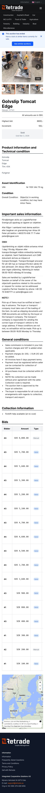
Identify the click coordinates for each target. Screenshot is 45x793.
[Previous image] (7, 67)
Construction (8, 15)
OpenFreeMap (32, 724)
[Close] (41, 36)
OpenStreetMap (26, 726)
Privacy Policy (7, 767)
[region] (22, 702)
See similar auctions (22, 44)
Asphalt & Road (23, 15)
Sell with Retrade (8, 770)
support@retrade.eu (16, 783)
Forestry (6, 24)
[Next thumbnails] (42, 89)
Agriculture (34, 19)
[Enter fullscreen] (40, 677)
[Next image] (38, 67)
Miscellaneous (9, 28)
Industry (26, 24)
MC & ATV (7, 19)
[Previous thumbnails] (2, 89)
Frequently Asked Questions (13, 760)
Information (25, 2)
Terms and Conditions (10, 763)
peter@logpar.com (10, 236)
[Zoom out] (40, 685)
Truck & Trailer (20, 19)
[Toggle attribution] (40, 721)
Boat (34, 24)
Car (33, 15)
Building (16, 24)
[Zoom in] (40, 682)
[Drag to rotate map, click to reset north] (40, 689)
